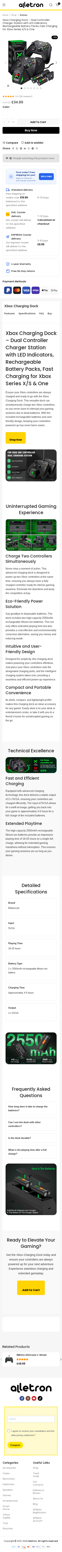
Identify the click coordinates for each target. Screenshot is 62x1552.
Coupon (15, 1445)
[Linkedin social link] (25, 148)
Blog (35, 1504)
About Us (38, 1498)
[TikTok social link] (40, 1398)
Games (23, 15)
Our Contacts (38, 1483)
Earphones (8, 1484)
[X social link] (17, 148)
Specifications (27, 313)
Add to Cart (31, 1290)
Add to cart (38, 122)
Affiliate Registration (39, 1511)
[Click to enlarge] (8, 86)
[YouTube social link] (34, 1398)
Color (6, 107)
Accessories (9, 1467)
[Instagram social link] (28, 1398)
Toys (5, 1523)
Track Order (36, 1475)
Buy (50, 313)
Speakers (8, 1489)
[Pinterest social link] (21, 148)
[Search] (51, 5)
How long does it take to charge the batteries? (28, 1108)
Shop (14, 15)
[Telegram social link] (33, 148)
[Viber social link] (37, 148)
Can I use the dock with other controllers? (24, 1124)
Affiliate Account (37, 1519)
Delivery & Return (38, 1492)
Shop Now (15, 439)
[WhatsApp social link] (29, 148)
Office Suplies (6, 1516)
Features (9, 313)
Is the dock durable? (19, 1138)
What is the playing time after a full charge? (27, 1151)
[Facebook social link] (13, 148)
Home (6, 15)
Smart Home (6, 1508)
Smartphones (9, 1500)
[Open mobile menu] (4, 5)
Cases (6, 1473)
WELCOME (46, 176)
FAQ (41, 313)
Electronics (9, 1478)
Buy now (31, 130)
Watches (8, 1528)
